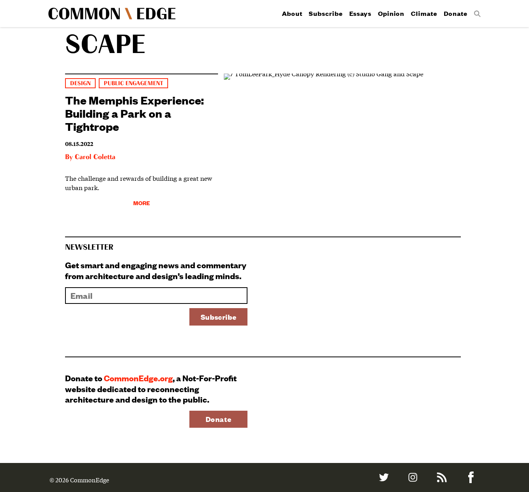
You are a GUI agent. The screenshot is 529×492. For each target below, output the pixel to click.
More (141, 203)
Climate (424, 13)
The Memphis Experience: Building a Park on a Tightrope (134, 113)
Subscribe (325, 13)
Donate (455, 13)
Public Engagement (133, 83)
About (292, 13)
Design (80, 83)
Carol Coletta (95, 157)
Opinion (391, 13)
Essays (360, 13)
